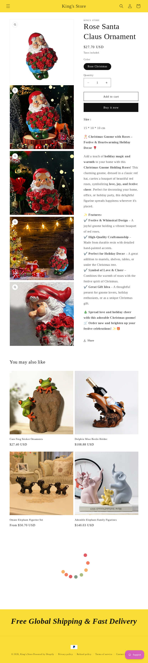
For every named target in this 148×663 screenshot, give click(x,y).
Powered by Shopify (43, 654)
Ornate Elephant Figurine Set (26, 519)
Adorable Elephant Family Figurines (96, 519)
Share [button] (90, 340)
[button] (8, 6)
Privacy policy (65, 654)
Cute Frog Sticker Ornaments (26, 439)
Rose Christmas (97, 66)
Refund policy (84, 654)
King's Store (26, 654)
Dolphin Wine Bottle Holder (91, 439)
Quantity (88, 75)
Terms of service (103, 654)
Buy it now (111, 107)
